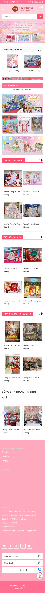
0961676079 (13, 2)
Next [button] (40, 50)
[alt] (22, 78)
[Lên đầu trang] (41, 582)
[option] (22, 32)
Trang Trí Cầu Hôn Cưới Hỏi (17, 314)
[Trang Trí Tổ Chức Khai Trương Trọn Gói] (12, 416)
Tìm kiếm (5, 452)
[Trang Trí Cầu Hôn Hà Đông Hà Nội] (32, 364)
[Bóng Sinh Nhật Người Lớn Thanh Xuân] (33, 416)
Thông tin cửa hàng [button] (13, 448)
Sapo (28, 588)
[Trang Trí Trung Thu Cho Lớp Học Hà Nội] (32, 255)
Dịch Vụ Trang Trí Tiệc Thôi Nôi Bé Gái (18, 192)
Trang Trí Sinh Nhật (12, 71)
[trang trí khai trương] (22, 103)
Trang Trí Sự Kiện (12, 237)
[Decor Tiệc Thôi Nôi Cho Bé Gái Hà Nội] (32, 178)
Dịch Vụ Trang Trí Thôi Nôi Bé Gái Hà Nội (19, 224)
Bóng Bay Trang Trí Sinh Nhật (19, 394)
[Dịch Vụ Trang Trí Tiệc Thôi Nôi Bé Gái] (13, 178)
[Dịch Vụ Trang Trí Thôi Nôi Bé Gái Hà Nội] (13, 210)
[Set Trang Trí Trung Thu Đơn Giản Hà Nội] (32, 287)
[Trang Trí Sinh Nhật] (12, 61)
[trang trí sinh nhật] (22, 145)
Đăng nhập (6, 456)
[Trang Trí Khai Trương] (32, 61)
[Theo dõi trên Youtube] (29, 546)
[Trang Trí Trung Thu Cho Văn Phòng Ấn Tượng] (13, 287)
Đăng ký (5, 461)
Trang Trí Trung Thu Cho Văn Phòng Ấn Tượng (21, 301)
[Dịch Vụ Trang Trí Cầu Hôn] (13, 331)
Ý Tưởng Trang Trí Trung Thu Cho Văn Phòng (20, 268)
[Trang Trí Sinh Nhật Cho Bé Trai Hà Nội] (32, 210)
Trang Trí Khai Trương (32, 71)
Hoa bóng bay (11, 86)
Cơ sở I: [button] (6, 507)
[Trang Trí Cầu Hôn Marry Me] (13, 364)
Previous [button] (39, 160)
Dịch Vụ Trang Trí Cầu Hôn (13, 345)
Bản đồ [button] (5, 470)
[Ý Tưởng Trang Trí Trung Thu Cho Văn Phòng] (13, 255)
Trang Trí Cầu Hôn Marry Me (14, 378)
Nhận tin (22, 570)
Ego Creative (30, 585)
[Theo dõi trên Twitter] (4, 546)
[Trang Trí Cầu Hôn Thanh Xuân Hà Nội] (32, 331)
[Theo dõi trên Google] (16, 546)
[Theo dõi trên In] (23, 546)
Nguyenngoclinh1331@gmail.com (24, 531)
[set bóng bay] (22, 124)
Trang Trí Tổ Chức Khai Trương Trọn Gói (18, 430)
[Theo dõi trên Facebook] (10, 546)
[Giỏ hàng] (40, 9)
